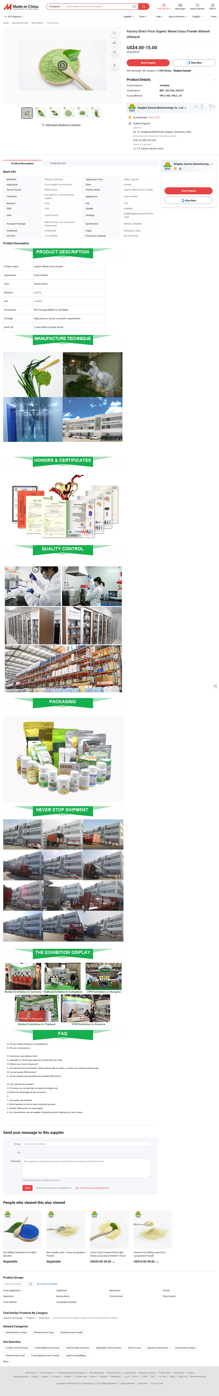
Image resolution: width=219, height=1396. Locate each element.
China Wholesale (96, 1372)
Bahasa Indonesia (198, 1376)
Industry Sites (130, 1372)
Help (158, 16)
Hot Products (31, 1372)
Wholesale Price (114, 1372)
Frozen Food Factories (17, 1347)
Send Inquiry (148, 62)
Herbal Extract (53, 23)
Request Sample (182, 70)
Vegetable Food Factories (108, 1347)
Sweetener (8, 1296)
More (6, 1361)
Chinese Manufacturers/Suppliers (71, 1372)
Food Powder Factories (77, 1347)
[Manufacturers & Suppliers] (20, 6)
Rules (213, 16)
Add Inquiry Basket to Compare (63, 125)
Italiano (93, 1376)
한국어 (135, 1376)
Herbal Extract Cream (16, 1332)
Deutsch (103, 1376)
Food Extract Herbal (185, 1347)
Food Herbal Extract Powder (45, 1355)
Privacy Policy (157, 1383)
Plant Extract (169, 1296)
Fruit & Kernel (116, 1296)
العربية (126, 1376)
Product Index (165, 1372)
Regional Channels (147, 1372)
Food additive (10, 1301)
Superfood (61, 1290)
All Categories (14, 16)
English (34, 1376)
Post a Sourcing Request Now (92, 1187)
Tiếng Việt (182, 1376)
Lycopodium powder (66, 1301)
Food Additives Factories (47, 1347)
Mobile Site (179, 1372)
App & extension (177, 16)
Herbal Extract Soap (44, 1332)
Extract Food (134, 1347)
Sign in (212, 8)
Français (68, 1376)
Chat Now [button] (196, 62)
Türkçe (172, 1376)
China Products (47, 1372)
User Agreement (127, 1383)
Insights (190, 1372)
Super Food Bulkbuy (76, 1355)
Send (27, 1187)
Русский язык (81, 1376)
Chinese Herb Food (15, 1355)
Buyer (142, 16)
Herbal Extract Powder (71, 1332)
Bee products (63, 1296)
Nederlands (116, 1376)
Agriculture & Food (20, 23)
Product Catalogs (48, 1283)
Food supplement (12, 1290)
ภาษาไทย (162, 1376)
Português (56, 1376)
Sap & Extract (37, 23)
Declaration (143, 1383)
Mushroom (115, 1290)
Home (5, 23)
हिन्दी (152, 1376)
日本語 (144, 1376)
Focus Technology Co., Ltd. (88, 1383)
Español (44, 1376)
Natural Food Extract (157, 1347)
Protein (166, 1290)
